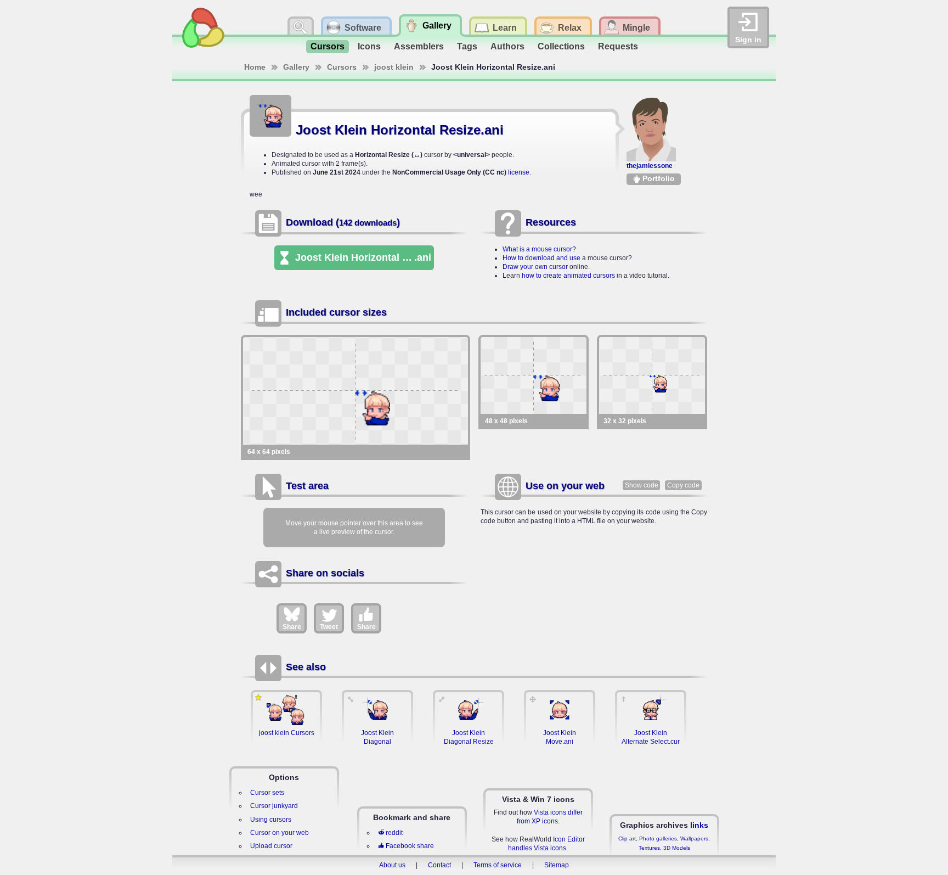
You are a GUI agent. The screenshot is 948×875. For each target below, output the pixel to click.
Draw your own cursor (535, 267)
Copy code (683, 485)
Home (255, 67)
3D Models (676, 848)
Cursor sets (267, 793)
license (518, 172)
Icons (369, 46)
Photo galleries (658, 838)
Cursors (328, 46)
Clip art (627, 838)
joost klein (394, 67)
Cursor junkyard (274, 806)
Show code (641, 485)
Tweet (329, 627)
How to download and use (541, 258)
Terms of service (497, 865)
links (699, 825)
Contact (439, 865)
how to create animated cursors (568, 275)
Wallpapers (694, 838)
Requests (618, 46)
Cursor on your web (279, 833)
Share (292, 627)
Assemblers (419, 46)
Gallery (296, 67)
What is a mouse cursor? (539, 249)
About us (392, 865)
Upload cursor (271, 846)
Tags (467, 46)
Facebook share (410, 846)
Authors (507, 46)
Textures (649, 848)
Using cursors (270, 819)
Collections (561, 46)
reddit (394, 833)
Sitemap (556, 865)
